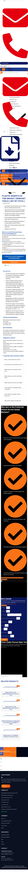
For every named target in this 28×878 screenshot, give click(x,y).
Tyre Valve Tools (4, 804)
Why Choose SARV (5, 823)
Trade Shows (4, 825)
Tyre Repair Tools (12, 101)
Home (10, 68)
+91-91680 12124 (20, 602)
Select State (4, 647)
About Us (3, 818)
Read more (5, 786)
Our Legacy (11, 161)
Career (2, 844)
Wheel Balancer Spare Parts (7, 795)
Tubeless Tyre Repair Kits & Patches (9, 809)
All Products (4, 811)
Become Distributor (5, 837)
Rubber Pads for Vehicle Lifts (16, 130)
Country (3, 625)
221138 (18, 308)
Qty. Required (4, 614)
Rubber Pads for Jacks (14, 127)
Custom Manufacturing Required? (8, 618)
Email (2, 629)
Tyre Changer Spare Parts (6, 797)
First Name (3, 607)
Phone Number (4, 632)
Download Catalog (5, 834)
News (2, 827)
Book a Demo (4, 605)
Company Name (4, 621)
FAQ (2, 839)
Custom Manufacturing (6, 821)
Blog (2, 841)
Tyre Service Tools (5, 800)
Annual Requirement (5, 636)
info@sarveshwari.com (11, 603)
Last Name (3, 611)
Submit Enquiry (14, 262)
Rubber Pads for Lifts (5, 807)
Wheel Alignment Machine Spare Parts (9, 793)
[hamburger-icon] (3, 69)
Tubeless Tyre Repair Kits (14, 136)
